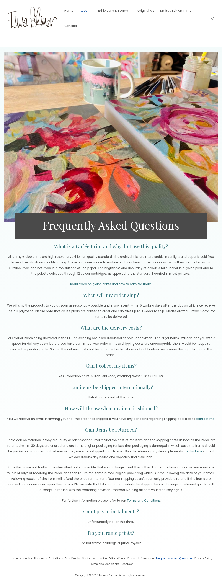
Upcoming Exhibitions (48, 558)
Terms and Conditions (143, 500)
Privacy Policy (203, 558)
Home (68, 10)
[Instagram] (212, 18)
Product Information (140, 558)
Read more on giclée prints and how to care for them (110, 284)
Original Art (145, 10)
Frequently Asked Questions (174, 558)
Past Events (72, 558)
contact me (205, 419)
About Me (26, 558)
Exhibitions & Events (113, 10)
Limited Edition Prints (175, 10)
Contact (70, 26)
